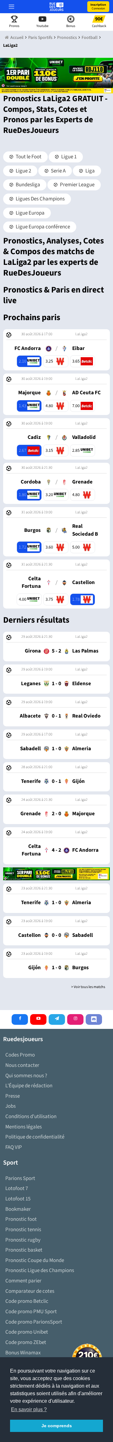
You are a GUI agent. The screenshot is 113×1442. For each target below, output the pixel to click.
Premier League (76, 184)
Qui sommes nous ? (26, 1075)
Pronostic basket (23, 1250)
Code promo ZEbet (25, 1342)
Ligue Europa (30, 213)
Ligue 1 (68, 157)
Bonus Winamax (23, 1353)
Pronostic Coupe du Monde (34, 1260)
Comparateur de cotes (29, 1291)
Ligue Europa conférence (42, 227)
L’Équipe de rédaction (28, 1086)
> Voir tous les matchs (88, 987)
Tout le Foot (28, 157)
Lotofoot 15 (17, 1199)
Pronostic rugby (22, 1240)
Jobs (10, 1106)
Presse (12, 1096)
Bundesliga (27, 184)
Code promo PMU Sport (31, 1311)
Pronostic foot (21, 1219)
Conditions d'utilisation (30, 1116)
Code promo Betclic (26, 1301)
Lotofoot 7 (16, 1188)
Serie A (58, 171)
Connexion (98, 7)
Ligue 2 (23, 171)
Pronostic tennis (23, 1229)
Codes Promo (20, 1055)
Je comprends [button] (56, 1425)
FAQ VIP (13, 1147)
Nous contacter (22, 1065)
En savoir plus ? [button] (29, 1409)
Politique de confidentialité (34, 1137)
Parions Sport (20, 1178)
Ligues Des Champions (40, 199)
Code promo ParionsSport (33, 1322)
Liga (89, 171)
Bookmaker (18, 1209)
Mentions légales (23, 1127)
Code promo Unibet (26, 1332)
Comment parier (23, 1281)
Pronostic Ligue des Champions (39, 1270)
